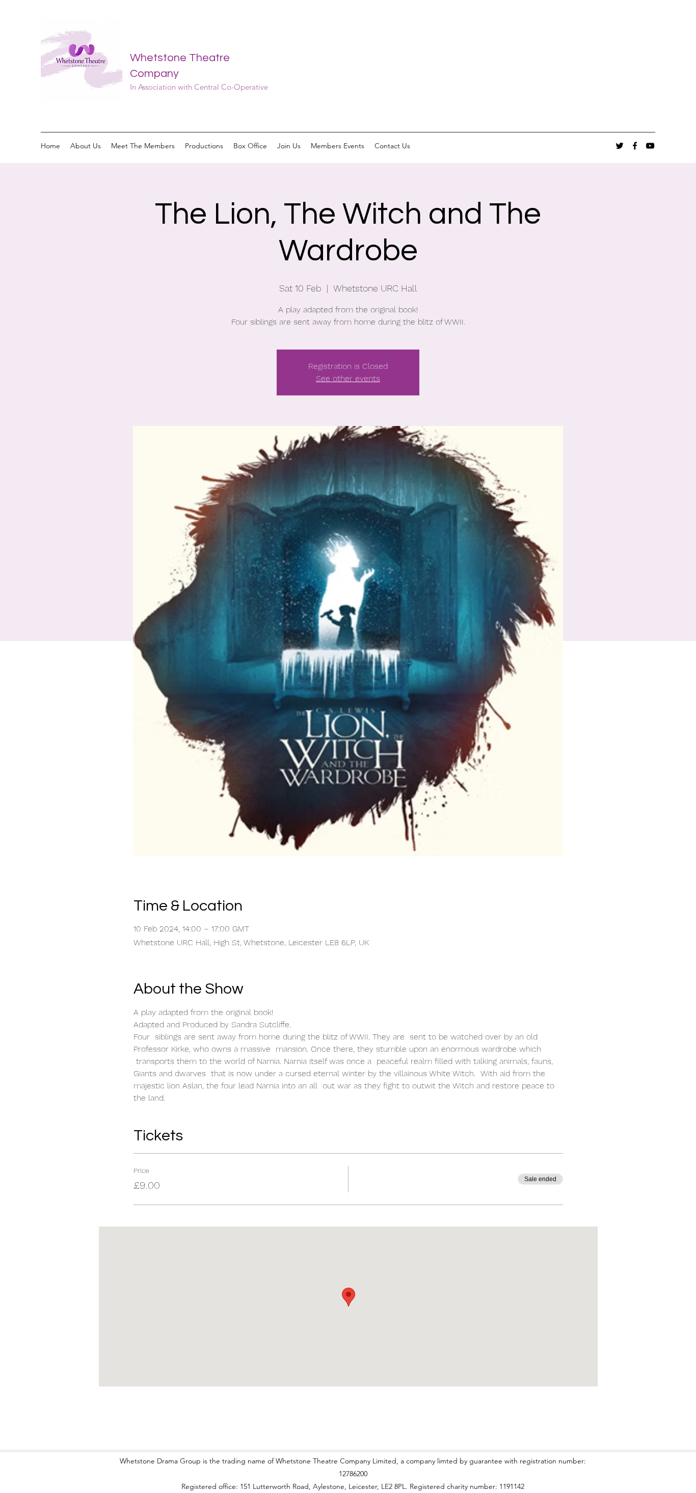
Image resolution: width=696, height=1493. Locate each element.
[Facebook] (635, 146)
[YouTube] (650, 146)
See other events (348, 378)
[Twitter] (619, 146)
